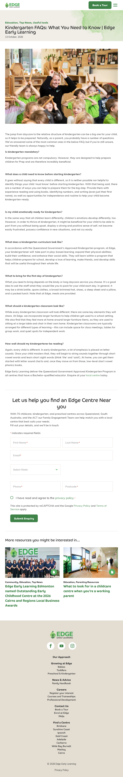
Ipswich (61, 732)
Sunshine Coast (61, 729)
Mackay (61, 749)
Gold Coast (62, 736)
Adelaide (61, 739)
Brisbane (61, 726)
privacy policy (64, 498)
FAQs (61, 716)
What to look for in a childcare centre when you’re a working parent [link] (87, 590)
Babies (61, 667)
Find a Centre (61, 722)
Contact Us (62, 706)
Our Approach (61, 657)
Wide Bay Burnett (61, 746)
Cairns (61, 753)
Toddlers (61, 670)
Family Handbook (61, 683)
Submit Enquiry (24, 518)
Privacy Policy (82, 505)
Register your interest (62, 693)
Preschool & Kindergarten (61, 673)
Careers (61, 689)
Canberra (61, 743)
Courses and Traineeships (61, 696)
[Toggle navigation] (115, 5)
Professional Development (61, 700)
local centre (93, 375)
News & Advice (61, 680)
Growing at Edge (61, 663)
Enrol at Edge (61, 713)
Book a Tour (61, 709)
